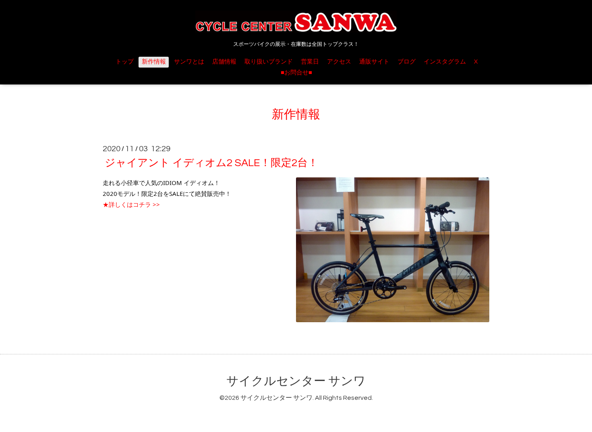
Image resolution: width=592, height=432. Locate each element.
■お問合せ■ (296, 73)
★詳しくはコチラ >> (131, 204)
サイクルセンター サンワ (296, 381)
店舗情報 (224, 62)
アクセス (339, 62)
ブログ (406, 62)
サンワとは (189, 62)
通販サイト (374, 62)
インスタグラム (445, 62)
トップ (125, 62)
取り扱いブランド (268, 62)
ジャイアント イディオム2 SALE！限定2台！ (211, 163)
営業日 (310, 62)
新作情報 (154, 62)
